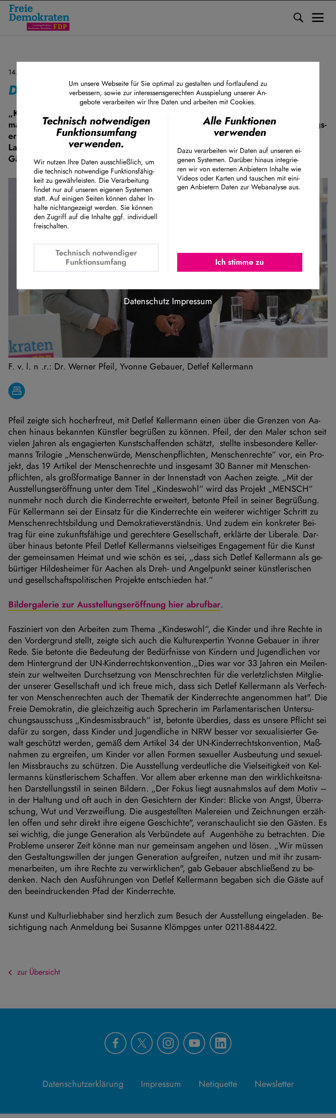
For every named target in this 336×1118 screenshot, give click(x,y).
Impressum (192, 301)
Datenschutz (146, 301)
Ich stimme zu (239, 262)
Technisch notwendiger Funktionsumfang (96, 257)
